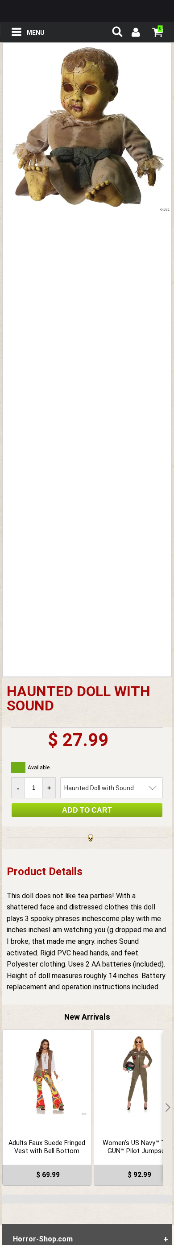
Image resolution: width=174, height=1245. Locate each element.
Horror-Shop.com (87, 11)
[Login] (135, 33)
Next (167, 1107)
